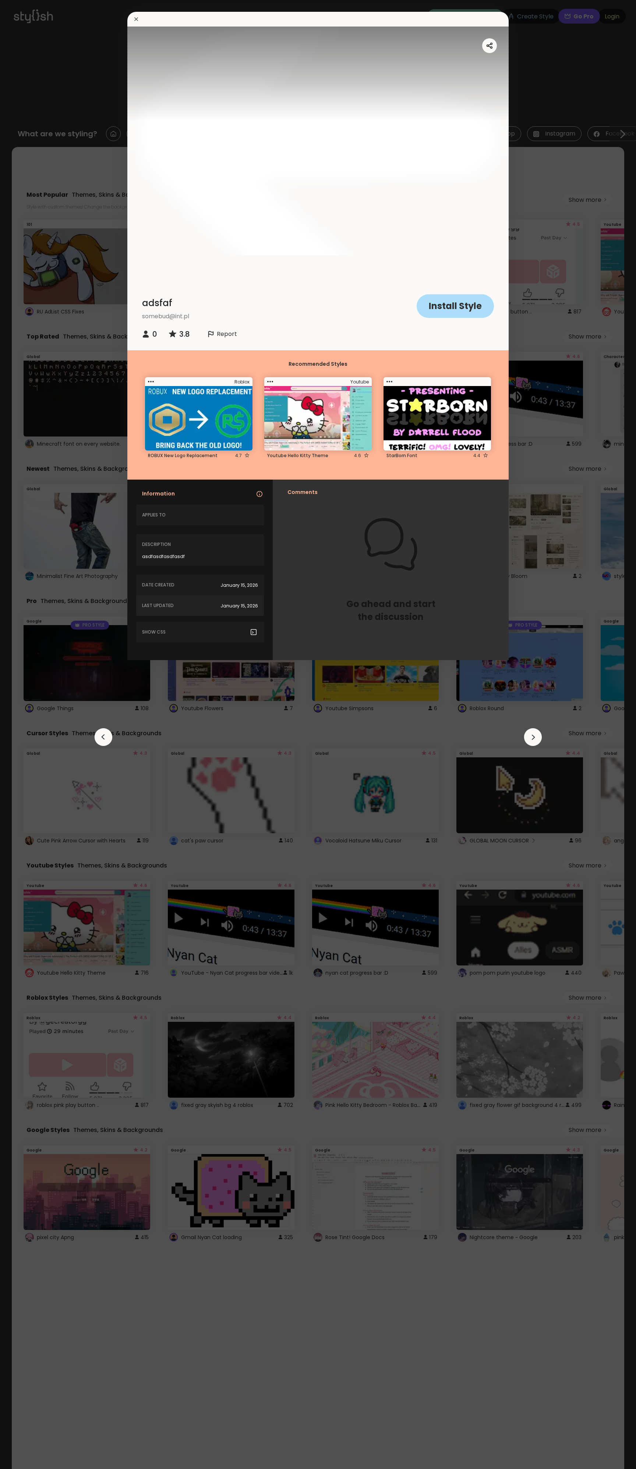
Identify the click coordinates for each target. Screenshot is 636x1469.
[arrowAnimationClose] (103, 737)
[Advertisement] (29, 734)
